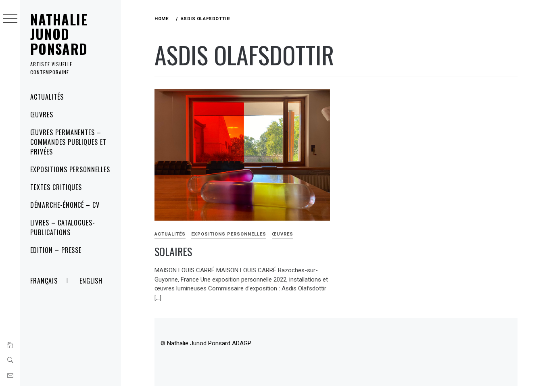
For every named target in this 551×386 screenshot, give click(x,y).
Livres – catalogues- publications (62, 227)
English (91, 281)
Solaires (173, 251)
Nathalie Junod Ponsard (59, 34)
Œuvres (41, 114)
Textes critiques (56, 187)
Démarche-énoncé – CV (65, 205)
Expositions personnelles (70, 169)
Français (44, 281)
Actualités (47, 97)
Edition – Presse (55, 250)
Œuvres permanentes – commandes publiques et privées (68, 141)
